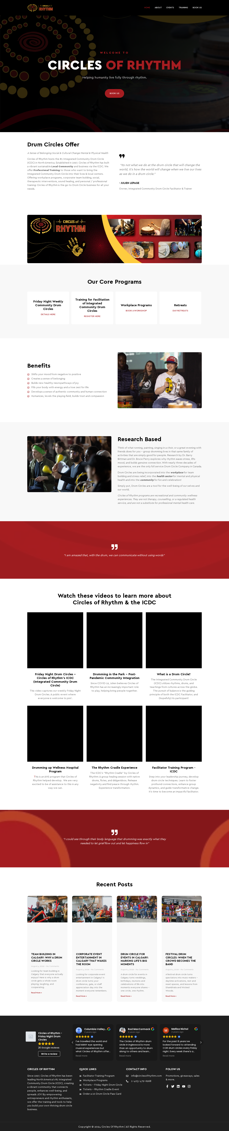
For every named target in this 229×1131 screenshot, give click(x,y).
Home (147, 8)
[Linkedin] (178, 1086)
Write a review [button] (49, 1053)
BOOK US (197, 8)
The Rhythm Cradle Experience (114, 767)
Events (170, 8)
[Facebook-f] (167, 1086)
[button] (200, 1042)
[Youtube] (183, 1086)
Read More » (36, 993)
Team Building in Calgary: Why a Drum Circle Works (46, 957)
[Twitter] (172, 1086)
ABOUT (158, 8)
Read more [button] (81, 1056)
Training (183, 8)
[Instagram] (189, 1086)
